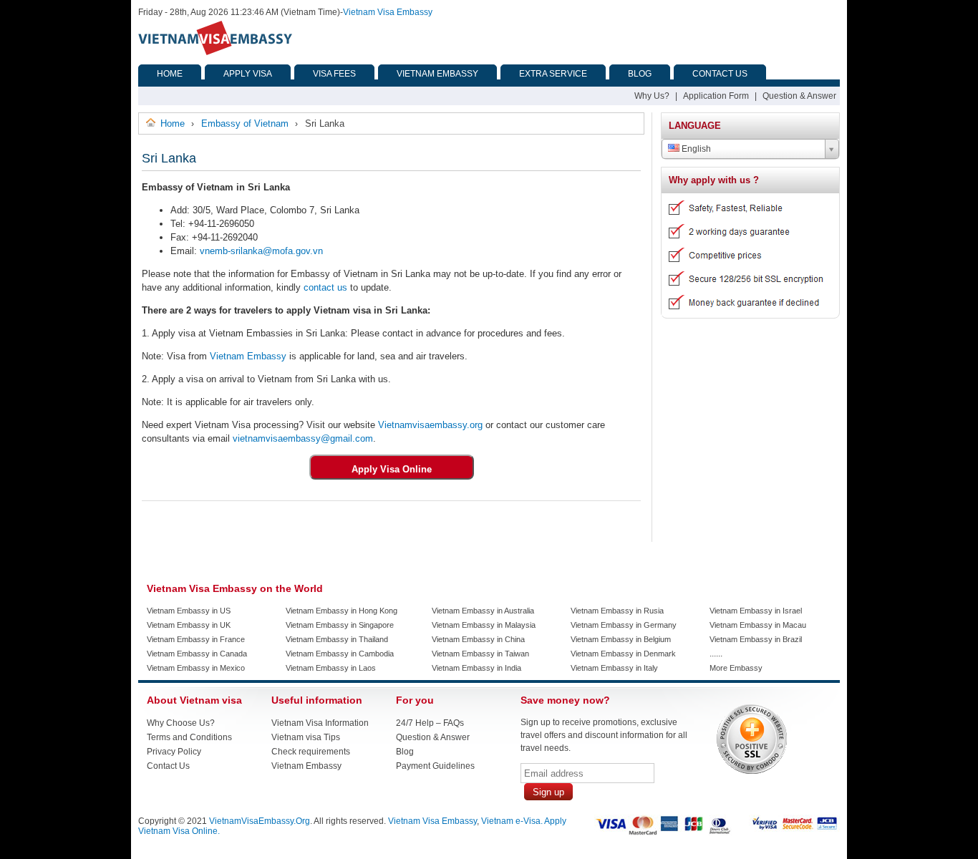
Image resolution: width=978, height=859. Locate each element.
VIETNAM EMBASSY (437, 74)
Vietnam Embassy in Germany (624, 625)
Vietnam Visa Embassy (387, 12)
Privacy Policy (174, 752)
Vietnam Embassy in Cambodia (340, 653)
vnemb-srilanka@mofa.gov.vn (261, 251)
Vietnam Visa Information (320, 723)
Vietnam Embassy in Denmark (623, 653)
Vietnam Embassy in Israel (756, 610)
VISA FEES (334, 74)
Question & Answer (799, 96)
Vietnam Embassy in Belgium (621, 639)
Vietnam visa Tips (305, 737)
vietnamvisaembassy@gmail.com (303, 438)
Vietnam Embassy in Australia (483, 610)
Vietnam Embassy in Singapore (340, 625)
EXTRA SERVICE (553, 74)
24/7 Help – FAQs (430, 723)
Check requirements (310, 752)
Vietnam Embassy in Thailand (337, 639)
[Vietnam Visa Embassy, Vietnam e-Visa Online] (215, 52)
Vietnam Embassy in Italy (614, 668)
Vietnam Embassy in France (196, 639)
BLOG (640, 74)
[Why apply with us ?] (745, 313)
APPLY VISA (247, 74)
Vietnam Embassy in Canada (197, 653)
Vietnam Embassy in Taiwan (480, 653)
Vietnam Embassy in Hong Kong (341, 610)
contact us (325, 287)
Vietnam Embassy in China (478, 639)
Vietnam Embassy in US (189, 610)
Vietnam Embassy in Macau (758, 625)
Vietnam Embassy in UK (189, 625)
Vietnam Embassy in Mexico (196, 668)
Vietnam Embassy (246, 356)
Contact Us (168, 766)
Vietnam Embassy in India (476, 668)
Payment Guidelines (435, 766)
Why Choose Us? (181, 723)
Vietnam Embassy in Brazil (756, 639)
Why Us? (651, 96)
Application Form (716, 96)
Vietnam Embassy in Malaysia (484, 625)
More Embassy (736, 668)
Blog (405, 752)
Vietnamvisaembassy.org (430, 424)
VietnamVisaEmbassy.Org (259, 821)
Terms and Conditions (189, 737)
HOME (170, 74)
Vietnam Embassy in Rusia (617, 610)
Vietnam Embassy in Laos (331, 668)
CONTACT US (719, 74)
